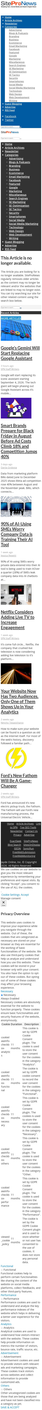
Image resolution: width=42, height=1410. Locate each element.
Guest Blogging (13, 103)
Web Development (19, 97)
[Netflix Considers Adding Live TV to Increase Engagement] (16, 604)
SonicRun (28, 848)
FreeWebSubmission (24, 852)
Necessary (10, 995)
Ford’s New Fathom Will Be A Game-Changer (19, 780)
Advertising (15, 30)
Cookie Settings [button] (10, 894)
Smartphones (16, 81)
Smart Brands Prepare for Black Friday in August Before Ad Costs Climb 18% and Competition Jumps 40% (19, 441)
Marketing (15, 58)
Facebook (14, 49)
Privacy (17, 834)
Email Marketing (18, 46)
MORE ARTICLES (11, 318)
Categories (11, 26)
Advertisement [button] (9, 1353)
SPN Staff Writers (10, 369)
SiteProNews (31, 841)
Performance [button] (8, 1295)
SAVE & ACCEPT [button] (10, 1407)
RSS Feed (10, 110)
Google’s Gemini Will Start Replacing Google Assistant (20, 353)
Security (13, 78)
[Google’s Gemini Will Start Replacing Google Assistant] (16, 340)
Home (8, 17)
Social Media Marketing (22, 87)
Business (14, 39)
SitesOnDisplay (31, 844)
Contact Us (31, 831)
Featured (14, 52)
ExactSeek (15, 841)
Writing (13, 100)
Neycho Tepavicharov (12, 722)
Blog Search (14, 844)
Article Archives (13, 20)
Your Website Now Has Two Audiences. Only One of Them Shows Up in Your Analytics (19, 701)
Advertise (10, 107)
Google (13, 55)
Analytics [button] (6, 1324)
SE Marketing (16, 68)
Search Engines (17, 65)
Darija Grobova (9, 467)
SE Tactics (14, 74)
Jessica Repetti (8, 555)
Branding (14, 36)
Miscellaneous (17, 62)
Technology (15, 91)
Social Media (16, 84)
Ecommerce (15, 42)
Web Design (15, 94)
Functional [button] (7, 1266)
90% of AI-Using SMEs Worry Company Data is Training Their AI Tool (17, 534)
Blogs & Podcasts (18, 33)
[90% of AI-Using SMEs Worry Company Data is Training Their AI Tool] (16, 516)
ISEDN (17, 848)
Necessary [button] (7, 991)
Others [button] (5, 1385)
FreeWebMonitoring (24, 856)
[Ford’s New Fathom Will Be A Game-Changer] (16, 767)
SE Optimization (18, 71)
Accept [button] (25, 894)
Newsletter (11, 23)
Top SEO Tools (28, 827)
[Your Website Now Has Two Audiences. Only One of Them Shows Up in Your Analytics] (16, 683)
